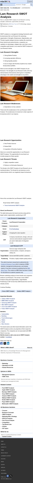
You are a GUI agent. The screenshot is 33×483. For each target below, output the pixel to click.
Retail (3, 322)
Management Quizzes (8, 374)
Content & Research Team (8, 264)
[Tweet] (5, 344)
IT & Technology (14, 229)
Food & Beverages (7, 318)
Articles (4, 426)
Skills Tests (5, 376)
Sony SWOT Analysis (8, 394)
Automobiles (5, 314)
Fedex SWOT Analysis (8, 308)
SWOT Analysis (6, 414)
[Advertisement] (16, 30)
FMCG (3, 320)
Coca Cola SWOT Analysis (9, 306)
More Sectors (5, 324)
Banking (4, 316)
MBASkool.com (8, 478)
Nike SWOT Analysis (7, 304)
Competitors (5, 422)
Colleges (3, 458)
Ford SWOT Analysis (8, 388)
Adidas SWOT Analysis (8, 298)
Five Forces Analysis (8, 420)
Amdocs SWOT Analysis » (24, 291)
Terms (2, 450)
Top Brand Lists (7, 424)
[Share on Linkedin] (8, 344)
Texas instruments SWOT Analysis (14, 205)
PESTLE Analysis (7, 418)
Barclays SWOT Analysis (9, 392)
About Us (29, 347)
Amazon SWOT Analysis (9, 396)
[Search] (31, 5)
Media (2, 461)
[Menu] (1, 4)
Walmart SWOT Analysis (9, 398)
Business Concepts (8, 412)
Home (2, 441)
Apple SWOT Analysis (8, 390)
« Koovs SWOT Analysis (7, 291)
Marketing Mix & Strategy (9, 416)
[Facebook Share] (1, 344)
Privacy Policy (4, 452)
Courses (30, 1)
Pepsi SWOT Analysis (8, 401)
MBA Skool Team (13, 24)
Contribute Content (6, 455)
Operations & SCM (7, 365)
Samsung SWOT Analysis (9, 302)
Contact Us (3, 447)
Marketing (5, 363)
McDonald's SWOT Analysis (10, 403)
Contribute (9, 337)
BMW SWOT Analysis (8, 300)
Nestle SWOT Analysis (8, 399)
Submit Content (6, 436)
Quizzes (3, 464)
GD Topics (5, 428)
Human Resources (7, 367)
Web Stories (4, 473)
